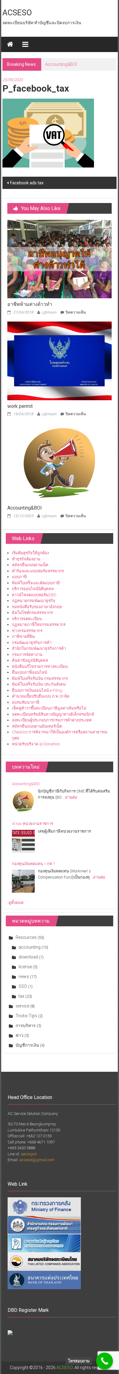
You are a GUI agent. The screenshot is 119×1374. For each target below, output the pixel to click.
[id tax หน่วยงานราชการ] (23, 841)
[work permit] (59, 360)
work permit (20, 406)
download (28, 956)
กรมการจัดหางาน (27, 654)
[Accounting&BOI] (59, 462)
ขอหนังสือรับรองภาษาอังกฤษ (37, 606)
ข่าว (19, 1035)
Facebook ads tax (27, 182)
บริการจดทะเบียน (27, 618)
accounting (30, 947)
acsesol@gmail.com (36, 1160)
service (22, 1005)
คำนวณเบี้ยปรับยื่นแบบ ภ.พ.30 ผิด (40, 696)
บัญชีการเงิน (27, 1045)
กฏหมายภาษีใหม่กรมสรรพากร (39, 624)
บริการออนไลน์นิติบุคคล (33, 588)
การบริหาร (26, 1025)
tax (21, 996)
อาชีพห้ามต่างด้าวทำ (29, 304)
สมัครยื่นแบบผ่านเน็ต (30, 565)
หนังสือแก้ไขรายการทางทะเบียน (40, 666)
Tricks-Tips (26, 1015)
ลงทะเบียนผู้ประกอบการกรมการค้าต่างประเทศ (52, 720)
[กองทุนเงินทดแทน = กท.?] (23, 881)
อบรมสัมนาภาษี (25, 702)
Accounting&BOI (61, 64)
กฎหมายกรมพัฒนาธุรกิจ (33, 600)
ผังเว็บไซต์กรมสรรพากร (32, 612)
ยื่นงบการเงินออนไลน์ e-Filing (37, 690)
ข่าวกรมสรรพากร (27, 630)
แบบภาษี (19, 576)
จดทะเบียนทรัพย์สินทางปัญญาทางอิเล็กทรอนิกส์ (53, 714)
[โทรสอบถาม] (104, 1361)
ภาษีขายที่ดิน (23, 636)
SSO (23, 986)
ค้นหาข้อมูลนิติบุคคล (30, 660)
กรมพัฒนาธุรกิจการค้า (32, 642)
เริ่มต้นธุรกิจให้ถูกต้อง (30, 553)
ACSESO (17, 12)
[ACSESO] (10, 44)
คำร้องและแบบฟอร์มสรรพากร (38, 571)
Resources (26, 937)
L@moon (48, 312)
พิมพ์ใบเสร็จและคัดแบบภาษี (36, 583)
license (25, 966)
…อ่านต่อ (70, 797)
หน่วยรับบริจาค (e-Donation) (36, 744)
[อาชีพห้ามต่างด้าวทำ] (59, 258)
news (24, 976)
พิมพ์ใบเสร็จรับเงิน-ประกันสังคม (39, 684)
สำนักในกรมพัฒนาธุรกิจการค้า (39, 648)
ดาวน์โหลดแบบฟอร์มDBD (34, 595)
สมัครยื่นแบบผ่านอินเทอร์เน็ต (37, 726)
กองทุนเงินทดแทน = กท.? (33, 863)
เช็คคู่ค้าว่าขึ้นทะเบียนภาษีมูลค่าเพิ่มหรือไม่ (49, 708)
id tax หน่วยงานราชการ (32, 823)
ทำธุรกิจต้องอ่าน (26, 559)
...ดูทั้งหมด (14, 902)
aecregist (29, 1154)
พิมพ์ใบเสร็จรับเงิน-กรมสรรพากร (40, 678)
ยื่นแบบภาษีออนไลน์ (29, 672)
